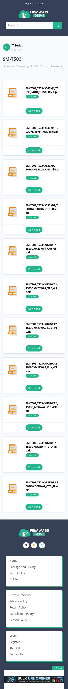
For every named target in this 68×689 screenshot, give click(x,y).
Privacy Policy (18, 601)
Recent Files (17, 573)
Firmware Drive (34, 15)
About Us (15, 648)
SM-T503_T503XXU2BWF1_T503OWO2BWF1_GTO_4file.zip (12, 449)
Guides (14, 579)
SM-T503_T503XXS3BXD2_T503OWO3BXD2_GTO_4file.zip (12, 212)
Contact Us (16, 654)
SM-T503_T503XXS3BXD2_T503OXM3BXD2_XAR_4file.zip (12, 172)
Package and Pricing (22, 567)
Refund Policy (18, 620)
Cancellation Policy (21, 613)
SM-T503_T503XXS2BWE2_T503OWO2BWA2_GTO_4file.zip (12, 489)
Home (13, 560)
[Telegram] (42, 545)
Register (38, 3)
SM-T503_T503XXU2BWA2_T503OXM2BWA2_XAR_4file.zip (12, 291)
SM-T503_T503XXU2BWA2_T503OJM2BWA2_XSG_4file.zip (12, 410)
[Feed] (34, 545)
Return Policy (18, 607)
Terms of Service (20, 595)
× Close (58, 668)
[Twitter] (26, 545)
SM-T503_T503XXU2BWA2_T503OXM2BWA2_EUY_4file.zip (12, 330)
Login (28, 3)
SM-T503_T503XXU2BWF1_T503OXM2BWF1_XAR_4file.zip (12, 251)
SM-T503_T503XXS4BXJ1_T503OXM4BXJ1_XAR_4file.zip (12, 133)
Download (34, 110)
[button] (57, 25)
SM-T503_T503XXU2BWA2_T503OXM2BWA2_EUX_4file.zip (12, 370)
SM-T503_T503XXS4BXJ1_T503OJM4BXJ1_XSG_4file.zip (12, 93)
